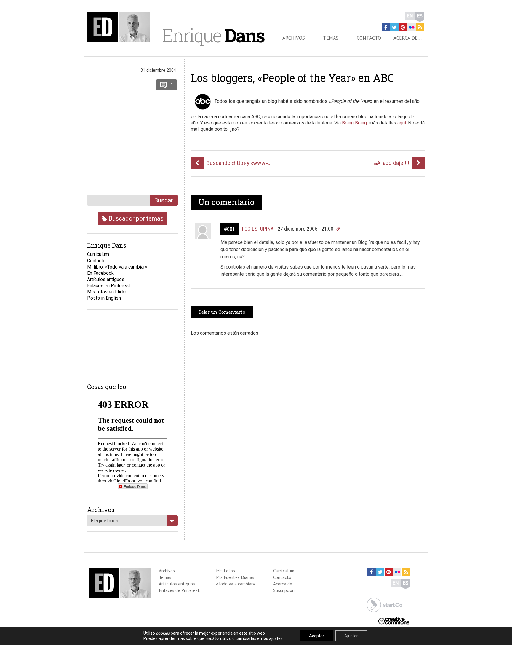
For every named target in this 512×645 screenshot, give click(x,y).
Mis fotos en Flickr (106, 292)
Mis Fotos (225, 571)
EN (410, 16)
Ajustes (351, 635)
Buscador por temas (135, 218)
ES (420, 16)
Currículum (283, 571)
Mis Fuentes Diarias (235, 577)
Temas (331, 38)
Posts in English (104, 298)
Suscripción (284, 590)
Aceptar (316, 635)
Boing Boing (354, 123)
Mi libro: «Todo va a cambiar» (117, 267)
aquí (401, 123)
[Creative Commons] (394, 620)
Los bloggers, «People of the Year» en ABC (292, 78)
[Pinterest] (403, 27)
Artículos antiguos (105, 279)
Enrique (213, 35)
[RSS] (420, 27)
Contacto (369, 38)
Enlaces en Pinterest (108, 285)
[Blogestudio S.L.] (384, 604)
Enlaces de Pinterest (179, 590)
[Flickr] (411, 27)
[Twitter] (394, 27)
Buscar (163, 200)
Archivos (293, 38)
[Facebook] (386, 27)
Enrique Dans (135, 486)
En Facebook (100, 273)
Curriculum (98, 254)
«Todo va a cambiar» (235, 584)
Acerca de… (407, 38)
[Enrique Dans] (120, 27)
